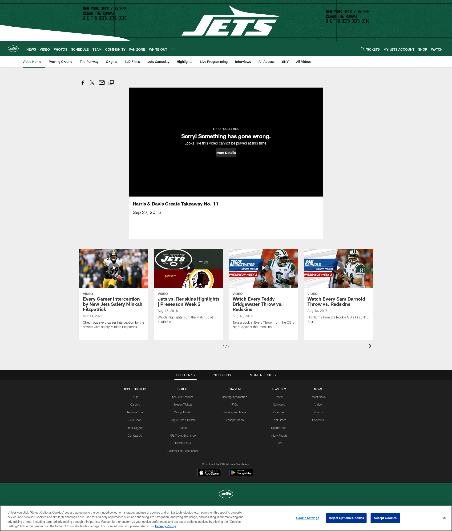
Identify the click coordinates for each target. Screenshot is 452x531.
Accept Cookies (385, 518)
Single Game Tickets (183, 420)
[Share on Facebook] (83, 85)
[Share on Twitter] (92, 85)
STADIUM (235, 389)
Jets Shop (135, 420)
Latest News (318, 396)
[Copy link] (111, 83)
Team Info (279, 389)
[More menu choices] (173, 49)
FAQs (135, 396)
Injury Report (279, 435)
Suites (183, 427)
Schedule (279, 404)
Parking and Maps (234, 412)
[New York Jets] (226, 495)
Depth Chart (279, 427)
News (318, 389)
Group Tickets (183, 412)
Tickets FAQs (183, 443)
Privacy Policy (165, 526)
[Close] (444, 518)
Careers (135, 404)
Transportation (235, 420)
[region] (226, 518)
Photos (318, 412)
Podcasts (318, 420)
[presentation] (371, 346)
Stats (279, 443)
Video (318, 404)
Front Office (278, 420)
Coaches (278, 412)
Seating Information (234, 396)
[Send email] (101, 85)
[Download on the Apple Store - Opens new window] (209, 473)
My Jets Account (182, 396)
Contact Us (135, 435)
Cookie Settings (307, 518)
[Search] (362, 49)
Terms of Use (135, 412)
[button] (226, 152)
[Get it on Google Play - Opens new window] (241, 475)
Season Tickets (182, 404)
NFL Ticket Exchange (183, 435)
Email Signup (134, 427)
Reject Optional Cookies (346, 518)
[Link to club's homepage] (13, 48)
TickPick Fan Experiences (182, 450)
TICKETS (182, 389)
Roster (279, 396)
